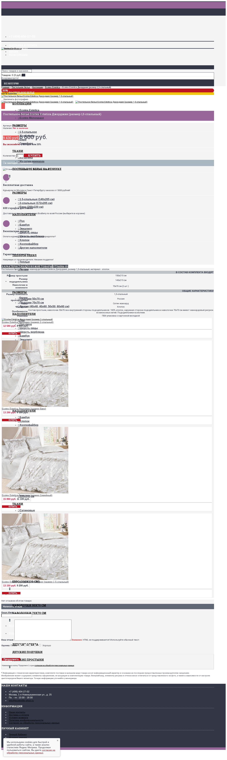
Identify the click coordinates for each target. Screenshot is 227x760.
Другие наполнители (33, 247)
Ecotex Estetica (29, 110)
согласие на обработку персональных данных (31, 751)
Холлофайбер (29, 244)
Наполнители (24, 314)
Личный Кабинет (18, 734)
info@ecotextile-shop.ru (21, 700)
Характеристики (13, 266)
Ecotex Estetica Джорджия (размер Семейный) (27, 495)
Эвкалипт (26, 228)
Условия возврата (18, 717)
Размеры (19, 192)
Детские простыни (28, 659)
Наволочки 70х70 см (29, 613)
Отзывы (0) (60, 266)
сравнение (26, 163)
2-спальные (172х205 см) (36, 203)
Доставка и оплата (19, 714)
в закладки (11, 163)
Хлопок (24, 240)
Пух (22, 221)
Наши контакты (17, 712)
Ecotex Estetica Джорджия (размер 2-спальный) (28, 322)
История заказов (18, 737)
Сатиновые (27, 510)
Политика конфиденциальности (26, 720)
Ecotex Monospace (32, 117)
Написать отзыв (41, 169)
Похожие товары (39, 266)
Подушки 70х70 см (32, 302)
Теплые (25, 261)
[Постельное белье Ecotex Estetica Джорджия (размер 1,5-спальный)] (37, 96)
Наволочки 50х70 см (29, 605)
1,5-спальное (28, 132)
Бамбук (25, 224)
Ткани (17, 151)
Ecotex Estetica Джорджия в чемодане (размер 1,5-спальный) (35, 581)
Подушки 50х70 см (32, 298)
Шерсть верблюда (32, 332)
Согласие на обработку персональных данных (34, 722)
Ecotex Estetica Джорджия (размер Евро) (24, 408)
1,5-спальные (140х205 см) (37, 199)
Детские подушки (27, 652)
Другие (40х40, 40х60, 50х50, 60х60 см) (44, 306)
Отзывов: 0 (24, 169)
